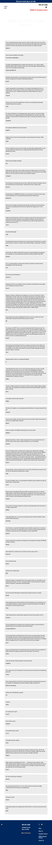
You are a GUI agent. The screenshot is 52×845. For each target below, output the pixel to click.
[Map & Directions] (26, 833)
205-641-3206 (43, 5)
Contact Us (41, 840)
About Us (41, 831)
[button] (46, 7)
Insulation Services (43, 834)
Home (40, 828)
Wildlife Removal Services (43, 837)
